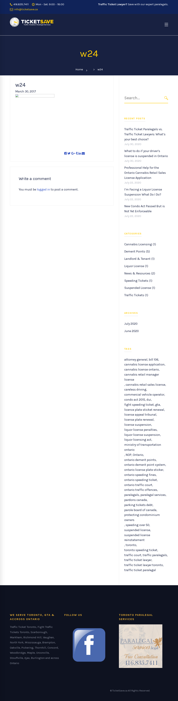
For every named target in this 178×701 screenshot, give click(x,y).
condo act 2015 (134, 400)
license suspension (137, 425)
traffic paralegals (155, 555)
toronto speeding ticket (140, 550)
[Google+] (73, 153)
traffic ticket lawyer (138, 560)
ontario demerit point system (144, 465)
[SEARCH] (166, 98)
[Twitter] (69, 153)
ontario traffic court (138, 485)
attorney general (135, 359)
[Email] (83, 153)
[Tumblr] (77, 153)
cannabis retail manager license (141, 377)
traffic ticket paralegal (140, 570)
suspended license (137, 530)
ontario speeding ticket (140, 480)
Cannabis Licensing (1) (140, 244)
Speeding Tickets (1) (138, 281)
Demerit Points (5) (137, 251)
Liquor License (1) (136, 266)
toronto (131, 545)
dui (149, 400)
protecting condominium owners (142, 517)
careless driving (135, 389)
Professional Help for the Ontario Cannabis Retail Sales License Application (145, 173)
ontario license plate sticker (143, 470)
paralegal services (153, 495)
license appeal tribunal (140, 414)
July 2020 (130, 324)
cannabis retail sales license (145, 385)
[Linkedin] (79, 153)
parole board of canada (140, 510)
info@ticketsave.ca (25, 9)
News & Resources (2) (139, 273)
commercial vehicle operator (144, 394)
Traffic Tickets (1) (136, 295)
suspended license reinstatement (137, 537)
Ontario (138, 455)
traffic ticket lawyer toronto (143, 565)
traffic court (132, 555)
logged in (43, 189)
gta (157, 405)
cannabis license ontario (141, 369)
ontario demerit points (140, 460)
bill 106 (153, 359)
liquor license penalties (140, 430)
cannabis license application (144, 364)
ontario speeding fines (140, 475)
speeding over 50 (137, 525)
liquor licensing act (137, 440)
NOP (128, 455)
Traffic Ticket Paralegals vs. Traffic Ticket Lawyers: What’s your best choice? (144, 134)
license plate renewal (139, 420)
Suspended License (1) (139, 288)
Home (79, 69)
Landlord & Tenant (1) (139, 259)
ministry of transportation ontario (142, 447)
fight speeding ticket (139, 405)
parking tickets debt (138, 505)
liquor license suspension (142, 435)
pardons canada (135, 500)
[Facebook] (65, 153)
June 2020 (131, 331)
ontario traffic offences (140, 490)
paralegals (131, 495)
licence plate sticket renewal (144, 410)
